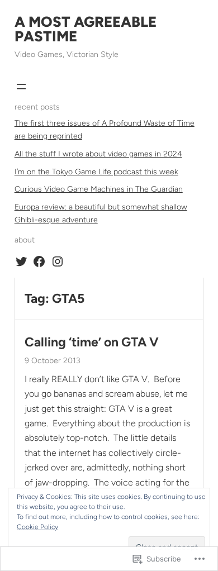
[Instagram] (57, 261)
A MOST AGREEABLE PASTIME (86, 29)
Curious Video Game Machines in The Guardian (99, 189)
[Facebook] (39, 261)
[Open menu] (21, 86)
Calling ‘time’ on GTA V (92, 342)
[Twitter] (21, 261)
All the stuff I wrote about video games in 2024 (98, 154)
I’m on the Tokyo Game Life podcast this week (96, 172)
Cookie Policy (37, 527)
